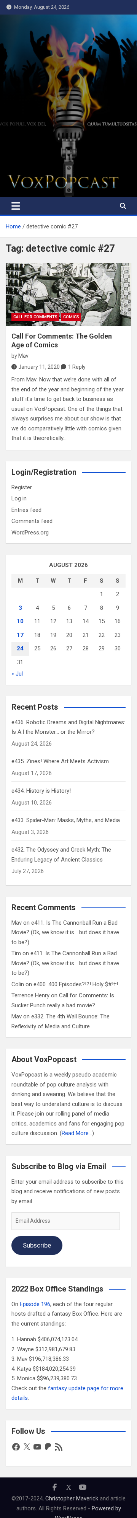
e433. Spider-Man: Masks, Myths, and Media (65, 820)
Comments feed (32, 521)
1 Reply (77, 367)
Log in (19, 498)
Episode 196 (35, 1304)
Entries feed (26, 510)
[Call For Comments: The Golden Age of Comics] (68, 294)
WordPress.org (30, 532)
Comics (71, 316)
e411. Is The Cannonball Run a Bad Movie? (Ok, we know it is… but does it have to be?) (65, 932)
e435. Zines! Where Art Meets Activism (60, 761)
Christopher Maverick (71, 1498)
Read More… (77, 1133)
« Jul (17, 673)
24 (20, 648)
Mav (23, 356)
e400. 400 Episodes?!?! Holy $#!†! (75, 984)
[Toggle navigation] (16, 206)
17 (20, 635)
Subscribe (37, 1245)
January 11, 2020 (39, 367)
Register (21, 487)
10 (20, 621)
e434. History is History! (41, 790)
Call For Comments (35, 316)
